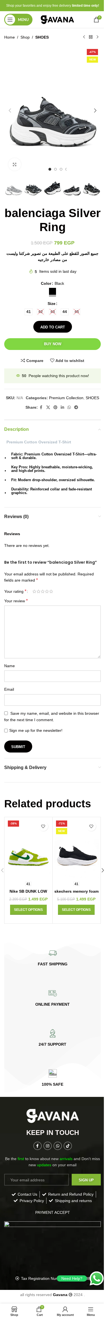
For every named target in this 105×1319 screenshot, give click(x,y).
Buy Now (52, 344)
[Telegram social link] (76, 407)
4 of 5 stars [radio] (47, 591)
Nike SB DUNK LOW (28, 891)
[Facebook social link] (41, 407)
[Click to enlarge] (14, 164)
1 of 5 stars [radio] (34, 591)
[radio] (52, 291)
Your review (16, 600)
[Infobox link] (52, 958)
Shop (25, 37)
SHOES (42, 37)
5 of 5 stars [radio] (51, 591)
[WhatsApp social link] (69, 407)
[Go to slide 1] (49, 169)
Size (51, 303)
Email (9, 689)
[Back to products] (90, 37)
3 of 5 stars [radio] (43, 591)
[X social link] (48, 407)
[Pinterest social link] (55, 407)
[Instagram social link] (47, 1146)
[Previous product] (84, 37)
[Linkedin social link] (62, 407)
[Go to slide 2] (55, 169)
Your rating (15, 591)
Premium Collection (66, 398)
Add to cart (52, 327)
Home (9, 37)
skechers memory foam (76, 891)
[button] (9, 110)
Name (9, 666)
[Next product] (97, 37)
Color (46, 283)
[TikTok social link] (68, 1146)
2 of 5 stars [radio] (38, 591)
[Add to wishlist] (43, 826)
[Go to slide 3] (61, 169)
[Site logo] (57, 19)
